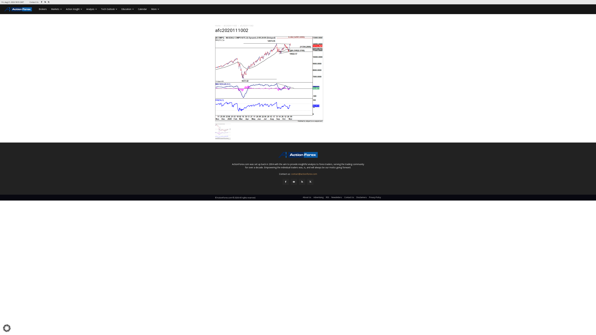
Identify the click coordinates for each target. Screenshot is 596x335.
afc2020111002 (230, 25)
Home (218, 25)
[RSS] (45, 2)
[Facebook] (41, 2)
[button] (7, 328)
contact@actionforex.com (304, 173)
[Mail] (294, 182)
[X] (49, 2)
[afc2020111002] (269, 79)
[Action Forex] (18, 9)
